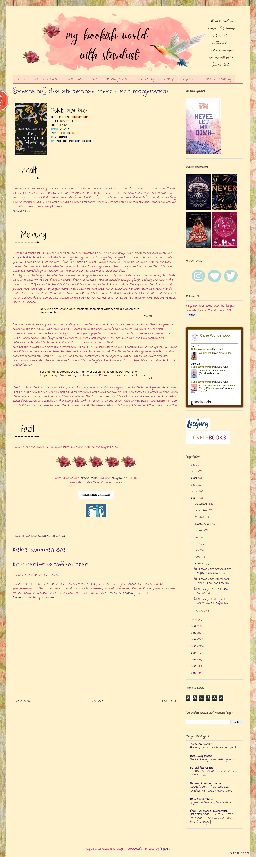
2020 (194, 619)
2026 (194, 464)
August (199, 530)
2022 (194, 491)
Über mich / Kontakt (46, 79)
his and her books (201, 767)
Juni (198, 543)
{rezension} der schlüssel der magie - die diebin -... (212, 571)
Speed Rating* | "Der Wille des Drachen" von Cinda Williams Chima (211, 789)
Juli (197, 537)
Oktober (200, 517)
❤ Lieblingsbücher (116, 79)
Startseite (97, 701)
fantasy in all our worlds (205, 783)
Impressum (189, 79)
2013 (194, 666)
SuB (94, 79)
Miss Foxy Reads (201, 756)
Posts (21, 79)
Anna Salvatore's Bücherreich (208, 811)
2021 (194, 498)
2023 (194, 484)
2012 (194, 672)
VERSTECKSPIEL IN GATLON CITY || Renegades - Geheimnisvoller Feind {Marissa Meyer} (212, 818)
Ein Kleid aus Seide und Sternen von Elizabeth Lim (213, 773)
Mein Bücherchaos (201, 799)
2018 (194, 632)
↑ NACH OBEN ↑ (240, 853)
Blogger (164, 848)
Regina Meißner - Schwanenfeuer (211, 802)
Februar (200, 563)
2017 (194, 639)
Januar (199, 611)
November (202, 510)
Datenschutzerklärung (218, 79)
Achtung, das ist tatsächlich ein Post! (213, 747)
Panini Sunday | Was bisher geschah (213, 759)
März (198, 557)
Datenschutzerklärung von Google (33, 597)
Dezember (202, 503)
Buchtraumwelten (201, 744)
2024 (194, 478)
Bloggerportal (119, 478)
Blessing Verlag (89, 478)
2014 (194, 659)
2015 (194, 653)
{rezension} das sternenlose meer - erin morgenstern (212, 581)
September (202, 523)
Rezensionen (75, 79)
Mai (197, 550)
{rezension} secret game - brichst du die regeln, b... (211, 601)
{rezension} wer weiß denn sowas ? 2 (211, 591)
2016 (194, 646)
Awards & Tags (146, 79)
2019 (194, 626)
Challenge (169, 79)
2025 (194, 471)
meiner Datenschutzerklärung (117, 593)
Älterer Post (168, 701)
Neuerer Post (24, 701)
